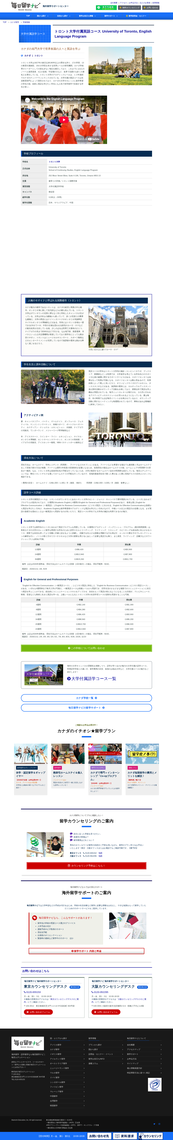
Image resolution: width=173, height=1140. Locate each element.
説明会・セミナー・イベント (101, 1054)
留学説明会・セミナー (137, 16)
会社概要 (113, 3)
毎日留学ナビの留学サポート (85, 707)
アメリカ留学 (55, 1045)
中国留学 (54, 1096)
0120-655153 (33, 992)
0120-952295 (101, 992)
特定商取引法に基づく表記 (138, 1073)
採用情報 (155, 3)
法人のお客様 (145, 3)
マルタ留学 (54, 1073)
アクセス (123, 3)
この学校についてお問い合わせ (87, 648)
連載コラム (93, 1063)
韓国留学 (54, 1105)
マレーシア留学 (56, 1091)
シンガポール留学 (57, 1082)
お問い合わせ (152, 7)
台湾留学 (54, 1101)
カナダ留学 (54, 1049)
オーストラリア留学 (58, 1063)
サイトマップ (132, 1063)
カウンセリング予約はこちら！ (88, 865)
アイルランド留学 (57, 1059)
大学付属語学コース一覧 (93, 678)
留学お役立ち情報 (86, 16)
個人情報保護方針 (134, 1068)
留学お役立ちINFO (96, 1059)
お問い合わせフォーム (39, 1012)
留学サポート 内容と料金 (88, 951)
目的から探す (62, 16)
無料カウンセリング (130, 7)
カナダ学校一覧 (85, 698)
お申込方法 (133, 3)
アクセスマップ (133, 1049)
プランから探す (95, 1045)
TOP (28, 16)
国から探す (41, 16)
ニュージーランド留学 (59, 1068)
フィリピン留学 (56, 1087)
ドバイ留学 (54, 1077)
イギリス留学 (55, 1054)
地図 (100, 853)
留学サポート (109, 16)
